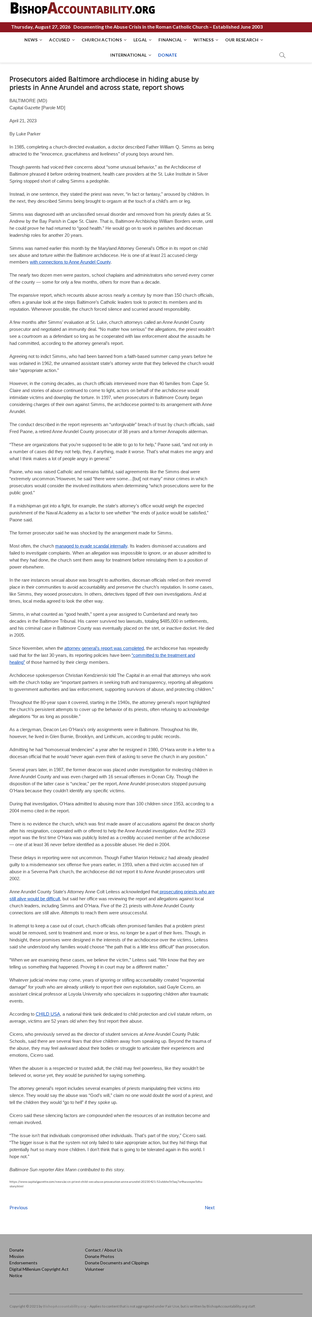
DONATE (167, 55)
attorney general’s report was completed (104, 648)
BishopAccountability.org (64, 1306)
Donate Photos (99, 1256)
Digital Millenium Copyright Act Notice (39, 1272)
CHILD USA (48, 1014)
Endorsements (23, 1262)
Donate (16, 1249)
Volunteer (94, 1269)
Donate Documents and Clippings (117, 1262)
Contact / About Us (103, 1249)
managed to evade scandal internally (91, 545)
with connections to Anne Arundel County (70, 261)
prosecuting (170, 891)
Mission (16, 1256)
